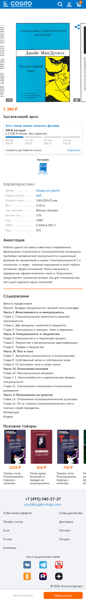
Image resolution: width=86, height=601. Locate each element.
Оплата (64, 530)
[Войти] (69, 4)
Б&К (39, 195)
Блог (6, 530)
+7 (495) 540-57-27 (43, 498)
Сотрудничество (71, 513)
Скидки (64, 539)
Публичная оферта (17, 513)
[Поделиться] (77, 27)
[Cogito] (21, 4)
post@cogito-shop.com (43, 504)
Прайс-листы (13, 521)
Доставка (66, 521)
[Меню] (6, 4)
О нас (7, 539)
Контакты (9, 547)
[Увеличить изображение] (76, 100)
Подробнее (74, 150)
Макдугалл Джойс (48, 190)
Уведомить (63, 595)
